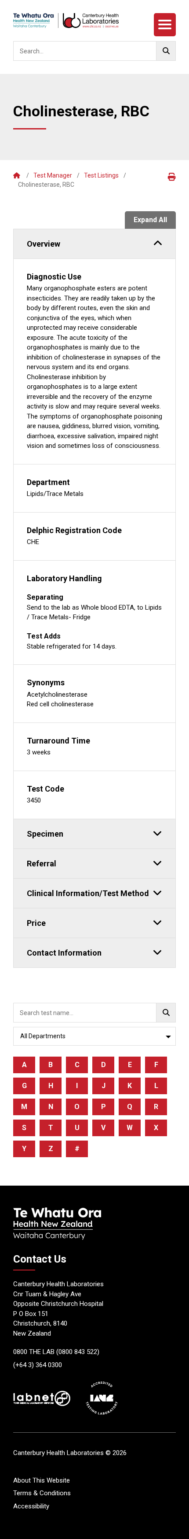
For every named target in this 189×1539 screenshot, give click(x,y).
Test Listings (101, 175)
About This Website (41, 1480)
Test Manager (52, 175)
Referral (41, 863)
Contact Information (64, 952)
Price (36, 923)
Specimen (45, 833)
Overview (43, 243)
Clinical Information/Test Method (88, 893)
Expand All (150, 220)
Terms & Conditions (42, 1493)
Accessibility (31, 1506)
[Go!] (166, 51)
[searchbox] (94, 51)
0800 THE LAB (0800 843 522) (56, 1352)
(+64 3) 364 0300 (37, 1365)
